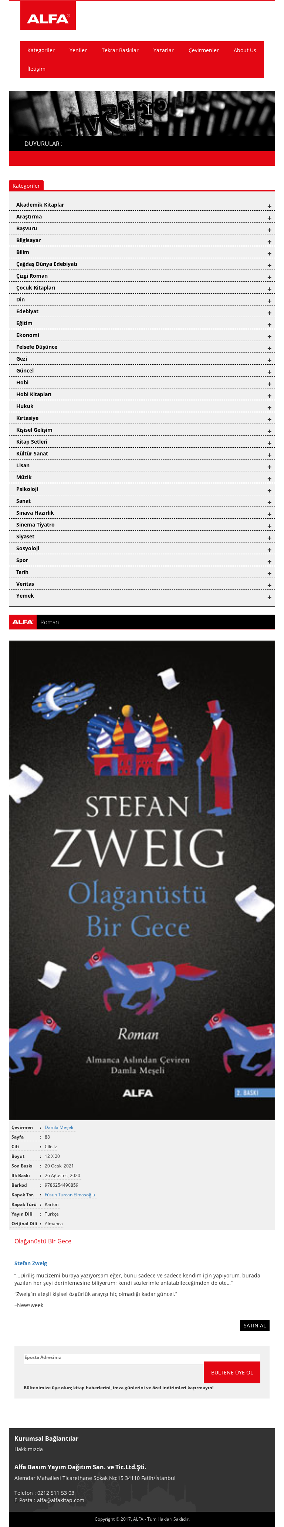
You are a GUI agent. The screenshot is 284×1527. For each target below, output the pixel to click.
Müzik (24, 477)
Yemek (25, 595)
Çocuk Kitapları (35, 287)
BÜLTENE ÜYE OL (232, 1372)
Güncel (25, 370)
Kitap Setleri (31, 441)
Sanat (23, 500)
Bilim (22, 251)
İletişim (36, 68)
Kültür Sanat (32, 453)
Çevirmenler (204, 50)
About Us (245, 50)
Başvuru (26, 228)
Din (20, 299)
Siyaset (25, 536)
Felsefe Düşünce (36, 346)
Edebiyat (27, 311)
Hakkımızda (28, 1449)
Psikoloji (27, 488)
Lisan (23, 465)
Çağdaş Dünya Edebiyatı (46, 263)
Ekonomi (27, 334)
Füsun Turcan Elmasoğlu (70, 1195)
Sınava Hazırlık (35, 512)
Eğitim (24, 323)
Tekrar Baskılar (120, 50)
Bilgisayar (28, 240)
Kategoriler (41, 50)
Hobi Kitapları (33, 394)
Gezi (21, 358)
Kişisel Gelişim (34, 429)
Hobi (22, 382)
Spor (22, 560)
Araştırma (29, 216)
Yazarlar (163, 50)
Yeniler (78, 50)
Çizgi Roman (32, 275)
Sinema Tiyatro (35, 524)
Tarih (22, 571)
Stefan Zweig (30, 1263)
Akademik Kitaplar (40, 204)
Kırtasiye (27, 417)
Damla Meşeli (59, 1127)
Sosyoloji (27, 548)
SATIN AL (255, 1325)
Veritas (25, 583)
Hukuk (25, 406)
